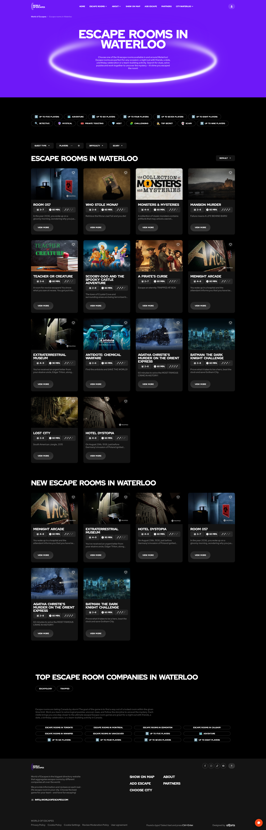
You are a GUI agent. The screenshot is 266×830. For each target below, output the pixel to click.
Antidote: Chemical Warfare (103, 356)
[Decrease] (71, 145)
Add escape (151, 6)
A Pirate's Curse (152, 276)
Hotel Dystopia (100, 433)
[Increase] (78, 145)
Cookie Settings (72, 824)
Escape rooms (97, 6)
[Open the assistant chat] (259, 823)
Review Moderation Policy (95, 824)
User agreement (119, 824)
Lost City (41, 433)
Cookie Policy (55, 824)
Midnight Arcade (205, 276)
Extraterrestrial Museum (49, 356)
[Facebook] (205, 766)
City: (183, 6)
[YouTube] (223, 766)
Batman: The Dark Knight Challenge (207, 356)
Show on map (133, 6)
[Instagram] (211, 766)
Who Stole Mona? (102, 205)
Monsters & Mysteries (158, 205)
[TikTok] (217, 766)
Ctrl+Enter (187, 825)
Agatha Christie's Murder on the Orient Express (158, 358)
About (115, 6)
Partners (166, 6)
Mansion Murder (205, 205)
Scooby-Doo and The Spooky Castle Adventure (105, 279)
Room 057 (41, 205)
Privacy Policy (38, 824)
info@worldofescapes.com (51, 799)
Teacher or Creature (53, 276)
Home (82, 6)
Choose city (141, 790)
